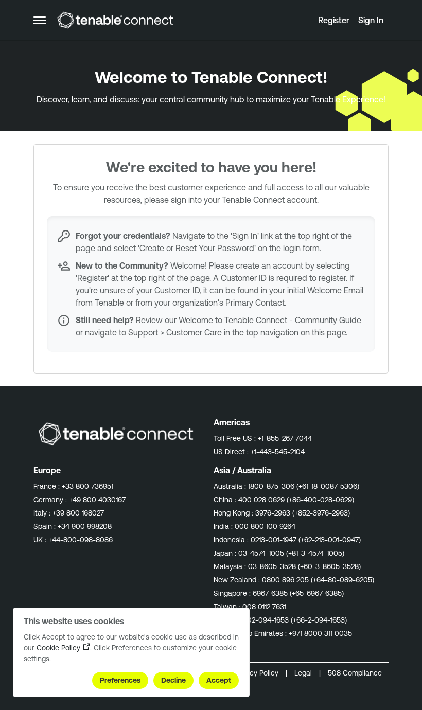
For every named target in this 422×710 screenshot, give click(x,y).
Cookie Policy (58, 648)
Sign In (370, 20)
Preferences (120, 680)
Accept (218, 680)
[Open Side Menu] (39, 20)
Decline (173, 680)
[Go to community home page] (115, 20)
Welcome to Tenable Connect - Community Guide (270, 320)
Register (333, 20)
